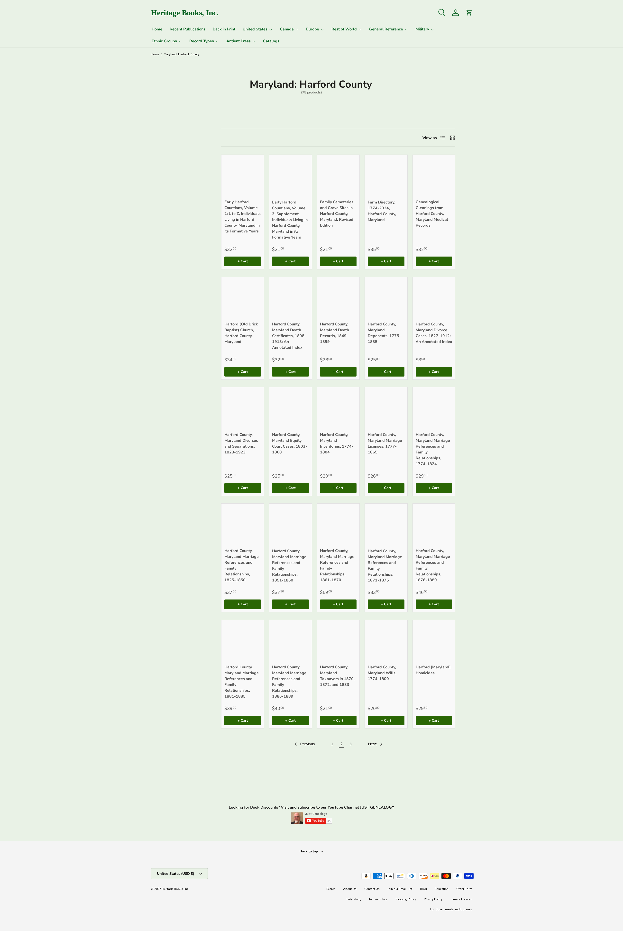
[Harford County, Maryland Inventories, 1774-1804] (338, 408)
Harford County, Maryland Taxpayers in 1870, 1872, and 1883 (337, 675)
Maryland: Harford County (181, 54)
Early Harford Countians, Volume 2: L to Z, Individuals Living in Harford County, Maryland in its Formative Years (242, 216)
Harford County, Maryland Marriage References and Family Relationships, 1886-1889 (289, 681)
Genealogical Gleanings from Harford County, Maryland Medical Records (432, 213)
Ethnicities (163, 183)
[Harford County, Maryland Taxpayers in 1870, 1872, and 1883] (338, 641)
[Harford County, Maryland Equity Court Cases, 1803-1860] (290, 408)
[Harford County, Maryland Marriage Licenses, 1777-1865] (386, 408)
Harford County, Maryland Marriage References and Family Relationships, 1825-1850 (241, 565)
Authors (160, 196)
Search (330, 889)
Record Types (201, 41)
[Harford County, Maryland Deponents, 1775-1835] (386, 298)
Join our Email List (399, 889)
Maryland (162, 159)
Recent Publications (187, 29)
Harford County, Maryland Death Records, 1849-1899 (334, 333)
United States (255, 29)
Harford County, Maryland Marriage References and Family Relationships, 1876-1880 (433, 565)
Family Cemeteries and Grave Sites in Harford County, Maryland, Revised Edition (336, 213)
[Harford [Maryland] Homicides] (434, 641)
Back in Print (224, 29)
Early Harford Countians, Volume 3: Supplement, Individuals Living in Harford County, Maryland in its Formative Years (290, 220)
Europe (312, 29)
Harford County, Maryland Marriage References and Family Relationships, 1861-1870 (337, 565)
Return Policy (378, 899)
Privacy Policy (433, 899)
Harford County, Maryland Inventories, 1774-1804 (336, 443)
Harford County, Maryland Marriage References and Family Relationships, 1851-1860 (289, 565)
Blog (423, 889)
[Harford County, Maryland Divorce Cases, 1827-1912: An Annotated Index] (434, 298)
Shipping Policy (405, 899)
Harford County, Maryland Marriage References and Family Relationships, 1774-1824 (433, 449)
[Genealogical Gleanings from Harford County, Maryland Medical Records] (434, 176)
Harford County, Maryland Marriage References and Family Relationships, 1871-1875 (385, 565)
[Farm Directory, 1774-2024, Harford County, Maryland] (386, 176)
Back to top (309, 851)
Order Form (464, 889)
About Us (350, 889)
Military (422, 29)
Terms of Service (461, 899)
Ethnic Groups (164, 41)
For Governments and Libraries (451, 909)
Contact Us (372, 889)
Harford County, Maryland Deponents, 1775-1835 (384, 333)
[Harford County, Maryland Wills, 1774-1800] (386, 641)
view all (191, 119)
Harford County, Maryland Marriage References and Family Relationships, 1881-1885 (241, 681)
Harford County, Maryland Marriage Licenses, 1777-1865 (385, 443)
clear (195, 158)
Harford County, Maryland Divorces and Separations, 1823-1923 (241, 443)
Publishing (354, 899)
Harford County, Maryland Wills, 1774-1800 (382, 673)
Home (157, 29)
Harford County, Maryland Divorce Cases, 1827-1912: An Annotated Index (434, 333)
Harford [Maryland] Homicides (433, 670)
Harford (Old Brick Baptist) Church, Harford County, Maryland (241, 333)
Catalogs (271, 41)
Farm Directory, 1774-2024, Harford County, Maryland (382, 211)
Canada (287, 29)
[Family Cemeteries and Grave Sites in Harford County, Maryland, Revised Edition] (338, 176)
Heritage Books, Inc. (175, 889)
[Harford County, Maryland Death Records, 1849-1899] (338, 298)
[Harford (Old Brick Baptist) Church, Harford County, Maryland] (242, 298)
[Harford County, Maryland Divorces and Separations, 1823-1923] (242, 408)
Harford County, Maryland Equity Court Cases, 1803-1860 (289, 443)
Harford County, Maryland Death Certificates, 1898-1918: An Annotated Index (289, 336)
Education (442, 889)
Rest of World (344, 29)
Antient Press (238, 41)
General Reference (386, 29)
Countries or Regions (164, 135)
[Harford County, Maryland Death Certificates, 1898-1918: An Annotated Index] (290, 298)
